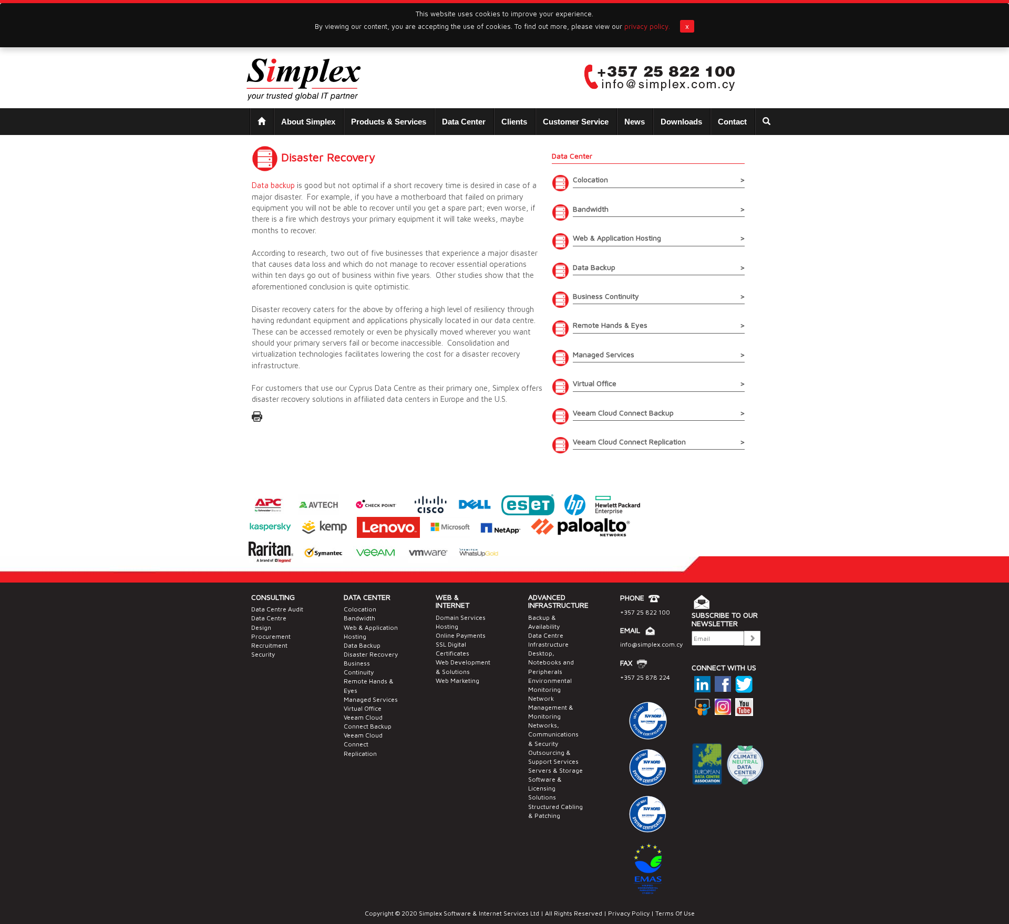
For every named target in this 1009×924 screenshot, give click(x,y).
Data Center (464, 121)
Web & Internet (452, 601)
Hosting (447, 626)
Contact (732, 121)
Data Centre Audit (277, 609)
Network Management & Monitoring (550, 707)
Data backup (273, 185)
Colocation (360, 609)
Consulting (273, 597)
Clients (514, 121)
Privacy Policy (629, 913)
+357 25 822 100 (645, 612)
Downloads (681, 121)
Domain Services (461, 617)
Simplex (430, 913)
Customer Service (576, 121)
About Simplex (308, 121)
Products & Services (388, 121)
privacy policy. (647, 26)
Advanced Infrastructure (558, 601)
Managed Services (371, 699)
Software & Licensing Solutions (545, 788)
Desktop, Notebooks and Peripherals (551, 662)
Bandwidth (359, 618)
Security (263, 654)
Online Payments (461, 635)
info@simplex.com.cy (651, 644)
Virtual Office (363, 708)
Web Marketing (457, 680)
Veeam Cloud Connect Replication (363, 744)
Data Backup (362, 645)
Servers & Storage (555, 770)
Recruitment (269, 645)
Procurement (271, 636)
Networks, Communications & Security (553, 734)
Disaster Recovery (371, 654)
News (634, 121)
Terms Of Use (674, 913)
